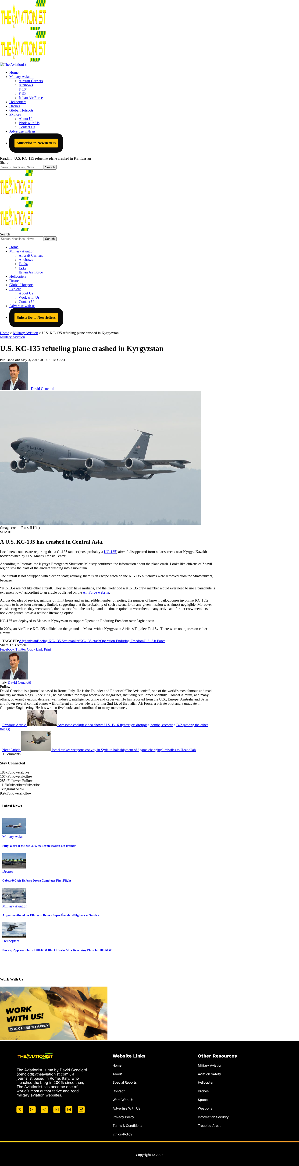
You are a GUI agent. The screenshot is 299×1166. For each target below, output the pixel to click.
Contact (119, 1091)
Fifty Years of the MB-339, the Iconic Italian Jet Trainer (39, 845)
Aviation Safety (209, 1074)
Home (117, 1065)
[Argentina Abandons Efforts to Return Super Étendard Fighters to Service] (14, 902)
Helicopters (10, 941)
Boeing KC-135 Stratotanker (58, 641)
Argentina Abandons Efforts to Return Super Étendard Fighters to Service (50, 915)
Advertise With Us (126, 1108)
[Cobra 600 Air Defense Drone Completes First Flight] (14, 867)
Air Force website (96, 592)
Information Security (213, 1117)
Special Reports (125, 1082)
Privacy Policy (123, 1117)
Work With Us (123, 1100)
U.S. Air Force (154, 641)
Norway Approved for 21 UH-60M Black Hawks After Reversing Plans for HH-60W (57, 950)
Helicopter (206, 1082)
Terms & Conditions (127, 1125)
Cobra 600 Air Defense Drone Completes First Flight (36, 880)
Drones (7, 871)
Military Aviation (12, 337)
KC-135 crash (89, 641)
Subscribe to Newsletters (36, 143)
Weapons (205, 1108)
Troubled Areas (209, 1125)
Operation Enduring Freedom (122, 641)
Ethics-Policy (122, 1134)
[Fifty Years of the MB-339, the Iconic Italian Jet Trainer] (14, 832)
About (117, 1074)
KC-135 (110, 552)
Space (203, 1100)
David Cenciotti (42, 389)
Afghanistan (28, 641)
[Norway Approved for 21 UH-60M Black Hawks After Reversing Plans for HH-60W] (14, 937)
